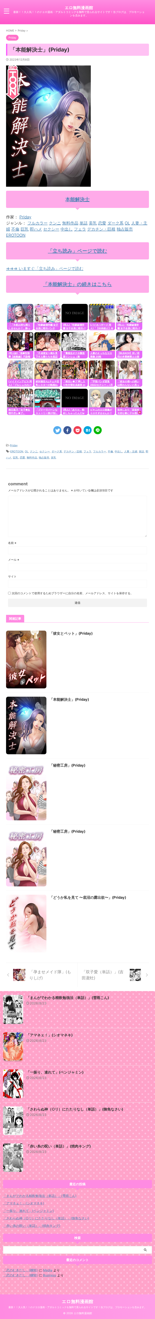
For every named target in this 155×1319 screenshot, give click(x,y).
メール (13, 559)
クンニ (55, 223)
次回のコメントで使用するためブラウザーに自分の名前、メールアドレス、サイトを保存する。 (72, 593)
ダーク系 (115, 223)
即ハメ (36, 229)
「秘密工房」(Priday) (67, 765)
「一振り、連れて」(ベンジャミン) (55, 1072)
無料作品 (70, 223)
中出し (67, 229)
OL (127, 223)
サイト (12, 576)
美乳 (93, 223)
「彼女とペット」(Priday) (71, 633)
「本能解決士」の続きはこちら (77, 284)
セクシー (51, 229)
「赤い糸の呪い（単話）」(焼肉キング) (58, 1146)
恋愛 (102, 223)
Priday (25, 217)
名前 (12, 543)
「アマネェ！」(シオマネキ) (49, 1035)
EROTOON (15, 235)
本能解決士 (77, 199)
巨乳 (25, 229)
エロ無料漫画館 (79, 7)
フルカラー (37, 223)
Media (47, 1270)
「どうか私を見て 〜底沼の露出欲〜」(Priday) (87, 897)
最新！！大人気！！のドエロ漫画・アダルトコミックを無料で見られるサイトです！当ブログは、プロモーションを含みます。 (77, 1307)
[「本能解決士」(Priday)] (88, 430)
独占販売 (125, 229)
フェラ (80, 229)
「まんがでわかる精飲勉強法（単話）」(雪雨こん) (67, 998)
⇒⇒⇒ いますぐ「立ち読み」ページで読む (44, 268)
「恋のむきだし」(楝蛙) (20, 1270)
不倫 (15, 229)
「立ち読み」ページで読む (77, 251)
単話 (84, 223)
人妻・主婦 (130, 451)
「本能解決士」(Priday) (69, 699)
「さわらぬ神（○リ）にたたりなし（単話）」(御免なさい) (74, 1109)
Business (49, 1275)
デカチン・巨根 (101, 229)
